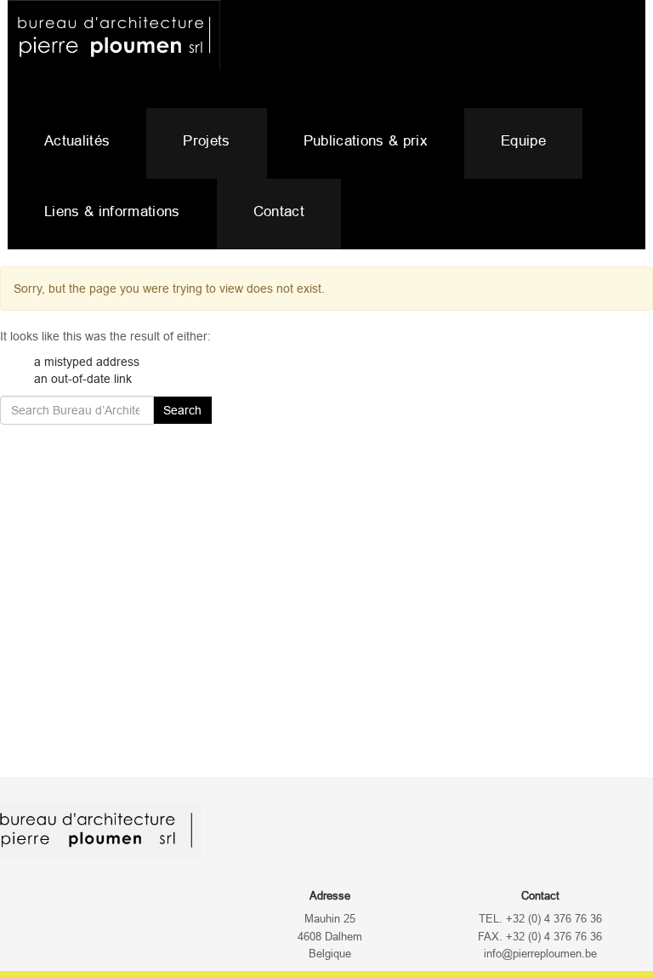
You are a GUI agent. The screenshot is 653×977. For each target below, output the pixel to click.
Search (182, 410)
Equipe (523, 141)
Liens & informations (112, 211)
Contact (278, 211)
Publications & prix (366, 141)
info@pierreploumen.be (540, 954)
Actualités (77, 141)
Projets (206, 141)
